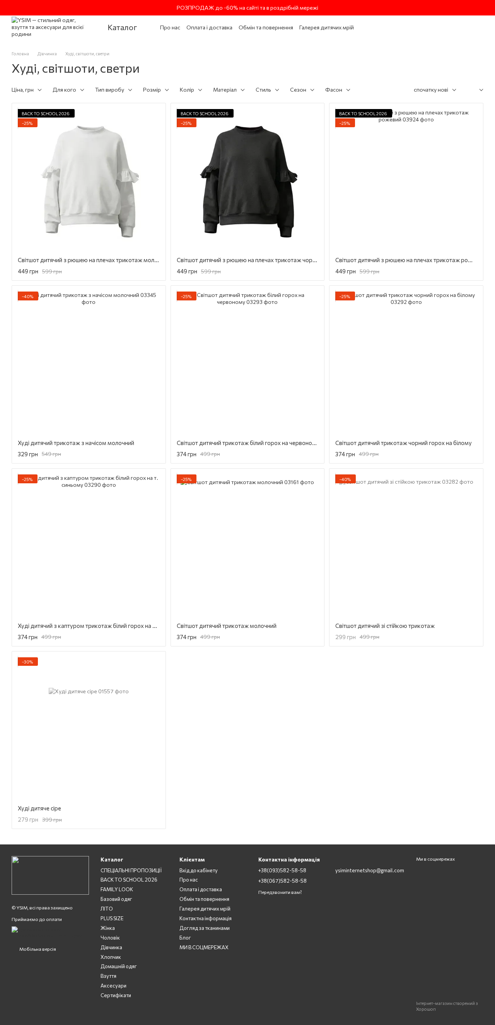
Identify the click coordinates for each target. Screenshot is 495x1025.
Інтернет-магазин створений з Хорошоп (447, 1006)
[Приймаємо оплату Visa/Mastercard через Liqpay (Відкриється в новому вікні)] (50, 932)
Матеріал (225, 89)
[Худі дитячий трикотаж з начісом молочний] (89, 362)
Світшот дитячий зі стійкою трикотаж (385, 625)
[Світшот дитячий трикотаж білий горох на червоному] (248, 362)
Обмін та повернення (266, 27)
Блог (185, 938)
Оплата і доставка (209, 27)
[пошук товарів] (397, 27)
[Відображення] (475, 90)
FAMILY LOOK (117, 889)
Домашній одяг (119, 966)
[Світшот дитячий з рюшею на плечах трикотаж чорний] (248, 180)
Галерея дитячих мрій (326, 27)
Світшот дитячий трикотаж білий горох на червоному (248, 442)
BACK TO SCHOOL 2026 (129, 880)
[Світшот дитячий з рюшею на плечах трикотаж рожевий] (406, 180)
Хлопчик (111, 957)
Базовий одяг (116, 899)
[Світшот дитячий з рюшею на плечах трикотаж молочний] (89, 180)
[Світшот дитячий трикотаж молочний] (248, 545)
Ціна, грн (23, 89)
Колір (187, 89)
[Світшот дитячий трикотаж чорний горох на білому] (406, 362)
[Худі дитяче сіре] (89, 728)
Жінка (108, 928)
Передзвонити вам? (280, 892)
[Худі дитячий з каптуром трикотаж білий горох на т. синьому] (89, 545)
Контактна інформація (205, 918)
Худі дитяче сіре (39, 808)
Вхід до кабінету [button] (198, 870)
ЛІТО (107, 909)
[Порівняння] (444, 27)
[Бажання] (427, 27)
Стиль (263, 89)
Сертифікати (116, 995)
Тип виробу (109, 89)
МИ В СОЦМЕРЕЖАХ (204, 947)
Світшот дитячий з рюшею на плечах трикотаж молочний (94, 259)
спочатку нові (431, 89)
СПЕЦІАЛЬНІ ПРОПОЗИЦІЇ (131, 870)
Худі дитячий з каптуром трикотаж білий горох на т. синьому (99, 625)
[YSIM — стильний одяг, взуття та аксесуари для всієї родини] (50, 874)
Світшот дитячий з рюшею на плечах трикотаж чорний (249, 259)
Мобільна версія (37, 949)
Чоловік (110, 938)
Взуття (108, 976)
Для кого (64, 89)
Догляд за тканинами (204, 928)
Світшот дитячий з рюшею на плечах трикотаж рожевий (410, 259)
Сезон (298, 89)
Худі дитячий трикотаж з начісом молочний (76, 442)
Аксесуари (113, 985)
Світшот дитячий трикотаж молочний (227, 625)
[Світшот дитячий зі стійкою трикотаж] (406, 545)
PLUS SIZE (112, 918)
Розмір (152, 89)
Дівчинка (111, 947)
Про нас (170, 27)
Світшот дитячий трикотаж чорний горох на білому (403, 442)
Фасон (333, 89)
